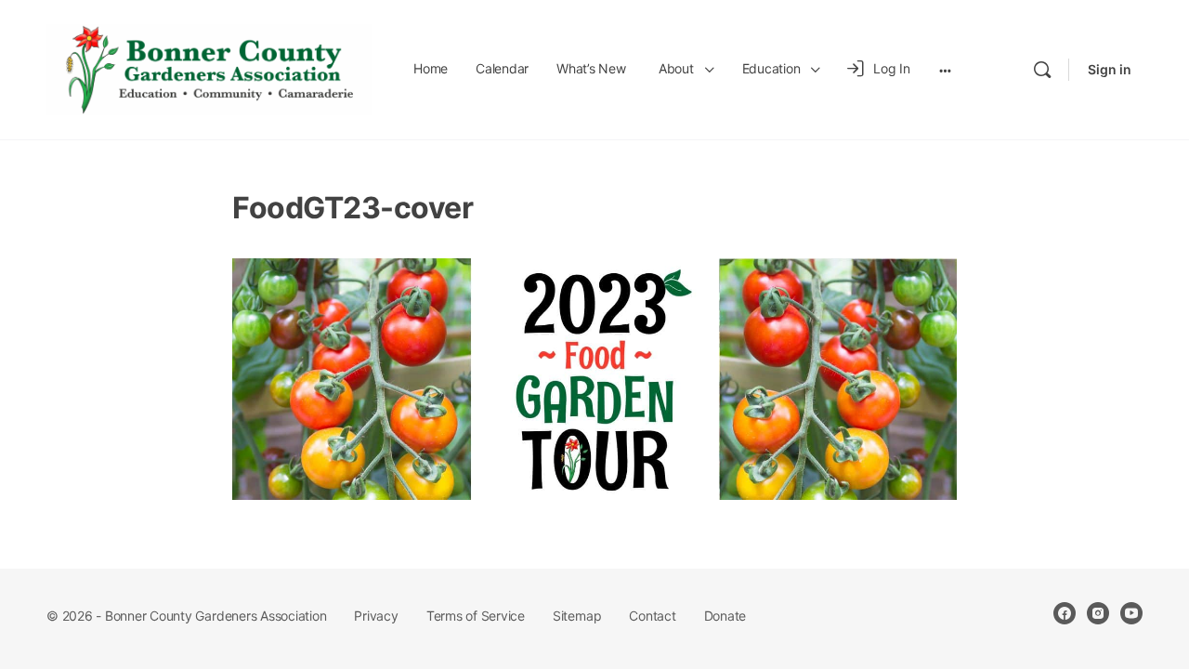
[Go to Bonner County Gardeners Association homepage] (209, 68)
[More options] (945, 69)
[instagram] (1098, 613)
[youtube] (1131, 613)
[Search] (1042, 70)
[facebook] (1064, 613)
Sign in (1109, 69)
